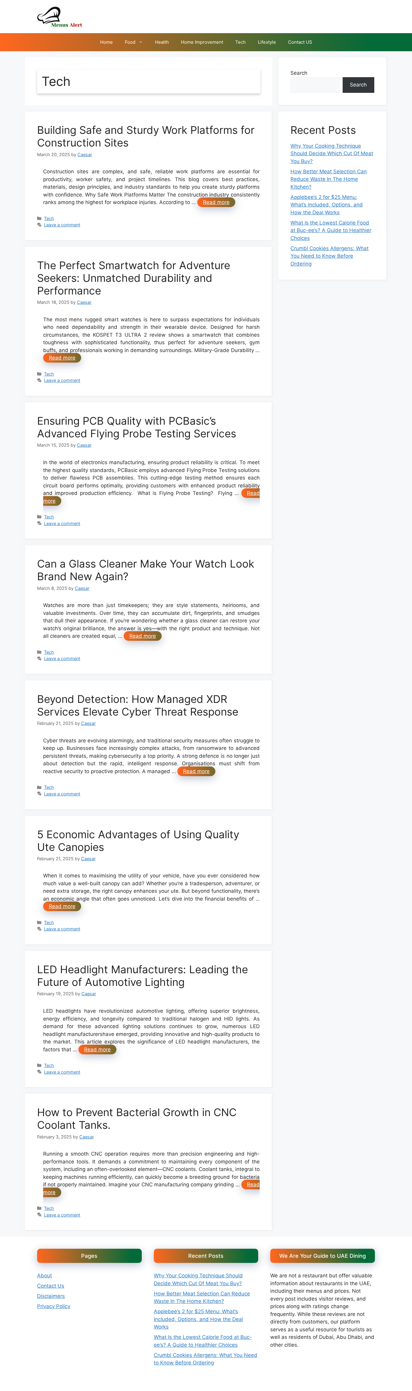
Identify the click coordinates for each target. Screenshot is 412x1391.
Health (162, 42)
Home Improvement (202, 42)
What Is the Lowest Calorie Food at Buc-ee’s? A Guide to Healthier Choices (330, 230)
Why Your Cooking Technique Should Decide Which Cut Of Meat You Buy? (331, 153)
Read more (216, 202)
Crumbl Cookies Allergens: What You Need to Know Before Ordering (329, 256)
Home (106, 42)
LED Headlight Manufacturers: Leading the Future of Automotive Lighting (142, 975)
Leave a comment (62, 224)
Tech (240, 42)
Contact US (300, 42)
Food (130, 42)
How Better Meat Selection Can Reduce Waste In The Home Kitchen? (328, 179)
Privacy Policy (53, 1306)
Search (298, 73)
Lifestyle (267, 42)
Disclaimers (51, 1296)
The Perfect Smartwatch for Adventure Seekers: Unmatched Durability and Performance (133, 278)
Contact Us (50, 1286)
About (44, 1276)
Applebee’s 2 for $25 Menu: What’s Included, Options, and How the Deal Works (326, 205)
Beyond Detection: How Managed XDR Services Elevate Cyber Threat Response (137, 705)
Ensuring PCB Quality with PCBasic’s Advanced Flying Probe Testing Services (136, 427)
